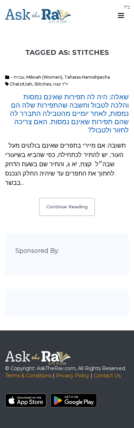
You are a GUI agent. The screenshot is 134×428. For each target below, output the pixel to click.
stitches (42, 84)
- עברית (17, 77)
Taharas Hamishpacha (87, 77)
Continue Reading (67, 206)
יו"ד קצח (60, 84)
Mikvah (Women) (44, 77)
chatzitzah (21, 84)
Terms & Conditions (28, 375)
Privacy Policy (72, 375)
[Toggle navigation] (121, 15)
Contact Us (107, 375)
